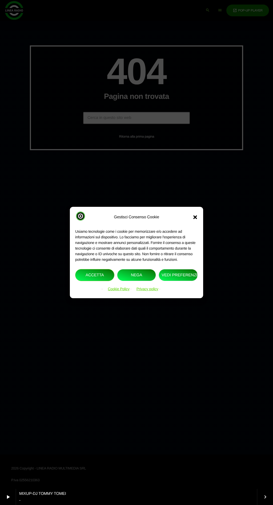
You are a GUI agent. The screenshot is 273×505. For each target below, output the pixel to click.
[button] (195, 217)
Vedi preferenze (180, 275)
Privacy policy (147, 289)
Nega (136, 275)
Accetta (95, 275)
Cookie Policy (118, 289)
